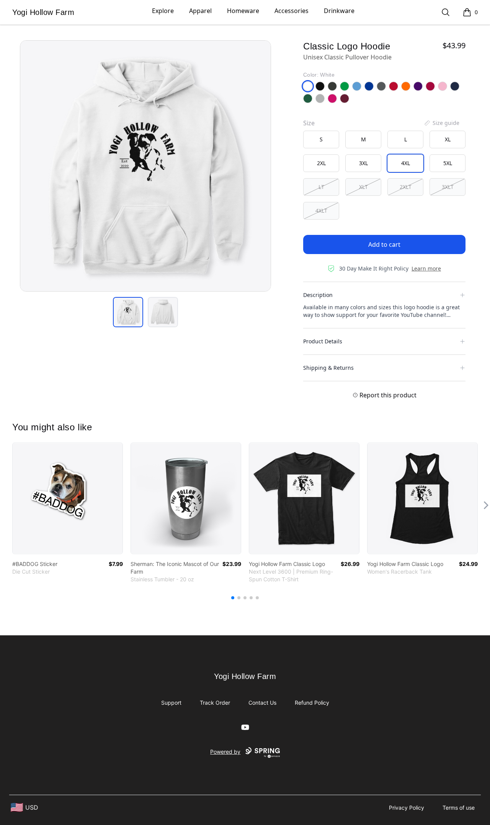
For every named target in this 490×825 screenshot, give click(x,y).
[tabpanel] (145, 166)
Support (171, 702)
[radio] (321, 139)
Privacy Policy (406, 807)
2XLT (406, 186)
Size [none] (309, 123)
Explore (163, 11)
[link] (67, 498)
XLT (363, 186)
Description (318, 295)
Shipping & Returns (328, 367)
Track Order (215, 702)
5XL (447, 163)
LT (321, 186)
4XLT (321, 210)
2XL (321, 163)
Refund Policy (312, 702)
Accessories (291, 11)
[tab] (128, 312)
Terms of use (459, 807)
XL (448, 139)
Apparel (200, 11)
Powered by (225, 751)
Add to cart (384, 244)
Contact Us (262, 702)
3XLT (448, 186)
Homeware (243, 11)
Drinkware (339, 11)
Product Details (322, 341)
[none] (441, 123)
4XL (405, 163)
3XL (363, 163)
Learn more (426, 268)
